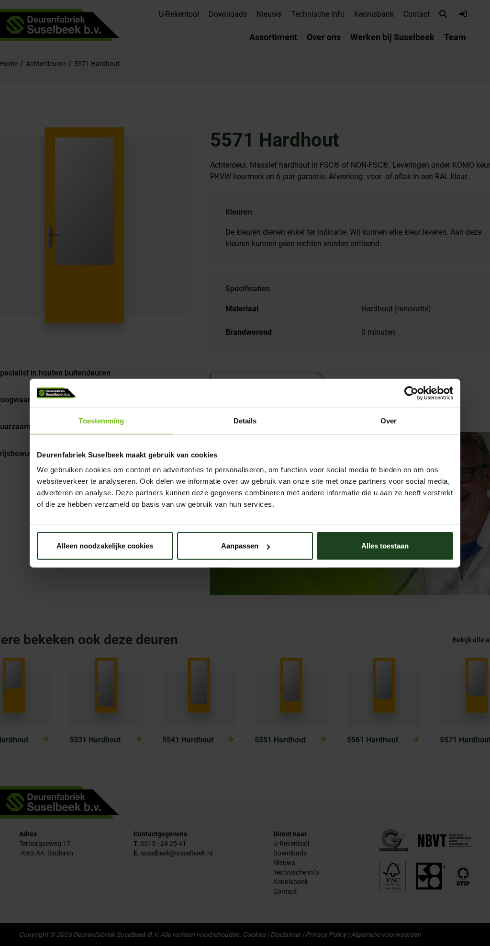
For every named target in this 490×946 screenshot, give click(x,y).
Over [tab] (388, 420)
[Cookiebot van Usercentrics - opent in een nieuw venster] (411, 393)
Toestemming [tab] (101, 420)
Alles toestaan (385, 546)
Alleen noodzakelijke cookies (104, 546)
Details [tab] (245, 420)
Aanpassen (239, 546)
